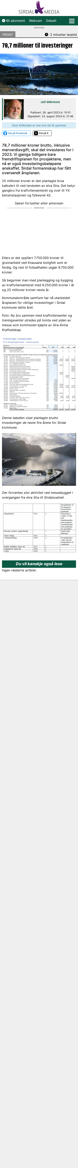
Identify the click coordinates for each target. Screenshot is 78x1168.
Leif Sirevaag (50, 102)
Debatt (51, 21)
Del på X (43, 133)
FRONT (7, 35)
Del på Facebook (17, 133)
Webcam (35, 21)
